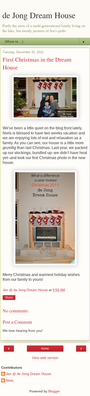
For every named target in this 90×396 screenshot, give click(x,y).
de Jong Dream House (38, 15)
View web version (45, 358)
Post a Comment (17, 322)
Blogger (54, 391)
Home (45, 348)
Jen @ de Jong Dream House (28, 374)
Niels (9, 380)
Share (9, 297)
